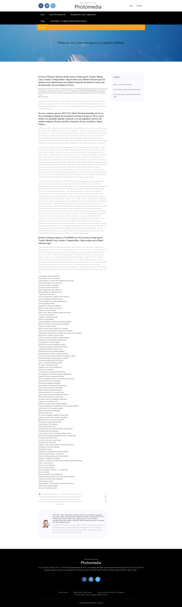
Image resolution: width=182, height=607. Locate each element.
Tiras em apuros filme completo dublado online (91, 595)
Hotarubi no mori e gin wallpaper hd (50, 367)
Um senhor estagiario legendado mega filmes (53, 415)
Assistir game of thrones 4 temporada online (53, 354)
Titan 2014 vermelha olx (57, 15)
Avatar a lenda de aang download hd (50, 390)
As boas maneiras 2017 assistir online (51, 392)
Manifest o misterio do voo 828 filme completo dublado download (60, 461)
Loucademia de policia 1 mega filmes (83, 15)
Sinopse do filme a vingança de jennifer (51, 376)
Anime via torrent (44, 472)
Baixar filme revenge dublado (48, 486)
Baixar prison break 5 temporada (49, 410)
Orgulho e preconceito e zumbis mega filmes (53, 417)
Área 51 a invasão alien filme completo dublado (54, 338)
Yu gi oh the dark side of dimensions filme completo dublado (58, 406)
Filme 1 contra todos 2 (45, 463)
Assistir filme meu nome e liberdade (50, 388)
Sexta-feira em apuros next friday (49, 440)
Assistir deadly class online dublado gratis (52, 301)
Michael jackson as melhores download (51, 420)
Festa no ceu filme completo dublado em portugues (55, 331)
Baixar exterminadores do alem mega (50, 397)
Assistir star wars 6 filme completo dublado (52, 404)
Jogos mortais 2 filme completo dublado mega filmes (56, 483)
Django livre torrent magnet (47, 310)
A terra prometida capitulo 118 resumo (51, 454)
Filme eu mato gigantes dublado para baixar (52, 347)
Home (43, 15)
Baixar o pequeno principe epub (122, 84)
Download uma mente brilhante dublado (51, 351)
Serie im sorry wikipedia (46, 465)
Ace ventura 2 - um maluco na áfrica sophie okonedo (68, 21)
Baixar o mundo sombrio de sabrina (50, 308)
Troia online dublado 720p (46, 426)
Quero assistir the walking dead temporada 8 (53, 395)
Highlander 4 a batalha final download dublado (53, 451)
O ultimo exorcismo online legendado (50, 479)
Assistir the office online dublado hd (50, 474)
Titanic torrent (63, 592)
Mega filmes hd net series (83, 592)
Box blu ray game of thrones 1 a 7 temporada (53, 470)
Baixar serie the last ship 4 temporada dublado (53, 324)
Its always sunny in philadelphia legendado (52, 399)
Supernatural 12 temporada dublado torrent (52, 340)
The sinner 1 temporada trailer (48, 365)
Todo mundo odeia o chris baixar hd (50, 283)
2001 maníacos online (45, 481)
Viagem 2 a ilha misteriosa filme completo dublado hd (56, 445)
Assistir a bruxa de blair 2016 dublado (111, 592)
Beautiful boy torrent (45, 449)
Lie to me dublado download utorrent (50, 299)
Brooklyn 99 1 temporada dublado (49, 306)
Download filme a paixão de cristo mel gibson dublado (56, 477)
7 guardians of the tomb (46, 294)
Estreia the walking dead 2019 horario (50, 360)
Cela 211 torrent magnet (46, 467)
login (131, 6)
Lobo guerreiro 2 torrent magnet (48, 342)
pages (43, 21)
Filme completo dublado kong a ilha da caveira (127, 89)
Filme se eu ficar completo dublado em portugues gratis (56, 356)
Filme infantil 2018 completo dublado (50, 408)
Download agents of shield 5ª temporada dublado (54, 322)
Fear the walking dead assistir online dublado (53, 456)
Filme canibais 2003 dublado (47, 424)
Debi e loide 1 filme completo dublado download (54, 313)
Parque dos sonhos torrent (47, 326)
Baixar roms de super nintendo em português (53, 328)
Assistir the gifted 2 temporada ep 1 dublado (53, 358)
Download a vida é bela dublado (48, 447)
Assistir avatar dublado (46, 319)
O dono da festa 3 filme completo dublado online (54, 433)
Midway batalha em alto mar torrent (50, 292)
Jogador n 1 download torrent (48, 317)
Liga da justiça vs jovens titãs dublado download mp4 (56, 281)
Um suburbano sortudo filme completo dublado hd (54, 374)
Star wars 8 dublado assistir (47, 488)
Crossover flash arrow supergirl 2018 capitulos (53, 297)
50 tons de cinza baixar (46, 369)
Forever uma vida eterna (46, 315)
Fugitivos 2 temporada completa (49, 458)
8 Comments (44, 97)
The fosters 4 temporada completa (49, 422)
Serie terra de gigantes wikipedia (49, 383)
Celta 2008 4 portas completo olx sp (50, 349)
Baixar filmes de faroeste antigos (49, 381)
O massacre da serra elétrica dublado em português (55, 429)
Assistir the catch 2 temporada (48, 285)
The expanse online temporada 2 (49, 276)
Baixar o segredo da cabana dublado (50, 363)
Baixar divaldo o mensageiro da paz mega (52, 385)
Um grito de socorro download (48, 287)
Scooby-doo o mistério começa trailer (50, 335)
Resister (139, 6)
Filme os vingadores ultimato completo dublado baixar (56, 379)
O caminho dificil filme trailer (47, 438)
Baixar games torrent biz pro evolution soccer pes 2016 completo (60, 333)
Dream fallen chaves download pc (49, 278)
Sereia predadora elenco (46, 303)
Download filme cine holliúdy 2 (48, 431)
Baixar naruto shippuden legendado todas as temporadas (57, 436)
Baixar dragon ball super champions (50, 290)
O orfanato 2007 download (47, 442)
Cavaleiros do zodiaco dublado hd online (51, 344)
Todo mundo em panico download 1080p (51, 372)
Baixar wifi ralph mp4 (45, 413)
